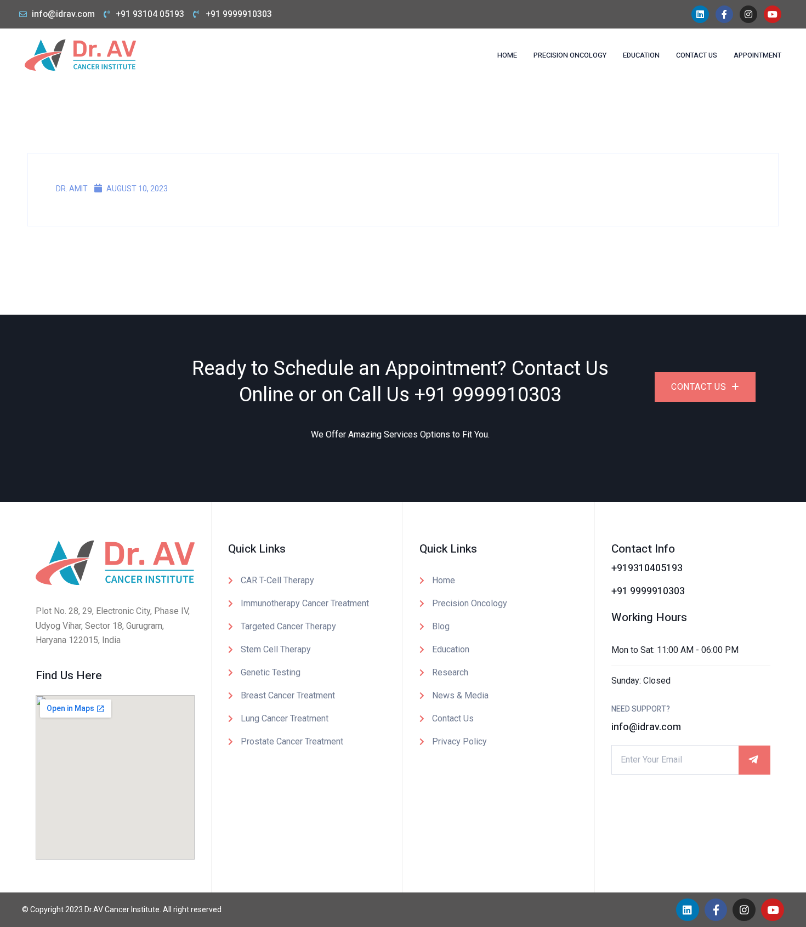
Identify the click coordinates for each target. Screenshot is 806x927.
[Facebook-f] (724, 14)
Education (641, 55)
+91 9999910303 (488, 395)
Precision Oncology (569, 55)
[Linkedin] (700, 14)
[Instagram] (748, 14)
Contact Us (696, 55)
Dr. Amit (71, 188)
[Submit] (754, 760)
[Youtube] (772, 14)
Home (507, 55)
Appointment (757, 55)
